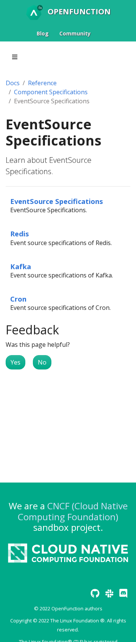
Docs (13, 83)
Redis (19, 233)
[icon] (95, 593)
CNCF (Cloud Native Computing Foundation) (73, 511)
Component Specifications (51, 92)
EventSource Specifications (56, 201)
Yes (15, 362)
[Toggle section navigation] (15, 57)
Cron (18, 298)
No (42, 362)
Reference (42, 83)
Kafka (20, 266)
